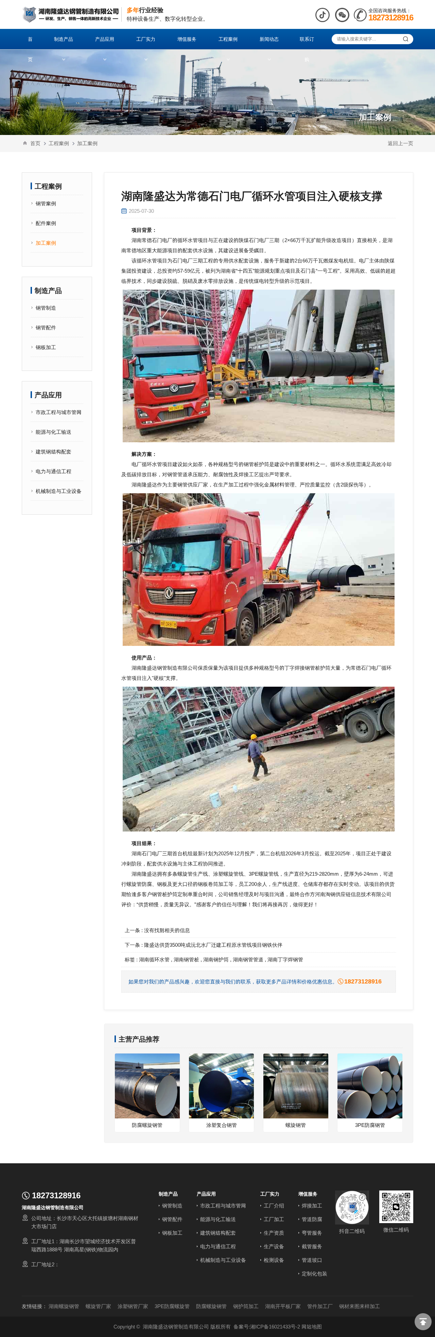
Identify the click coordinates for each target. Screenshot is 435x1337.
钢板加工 (46, 347)
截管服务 (312, 1246)
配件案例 (46, 223)
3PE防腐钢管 (370, 1125)
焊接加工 (312, 1205)
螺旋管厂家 (98, 1306)
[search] (405, 38)
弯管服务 (312, 1232)
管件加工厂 (320, 1306)
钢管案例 (46, 203)
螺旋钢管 (295, 1125)
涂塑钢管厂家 (133, 1306)
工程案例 (59, 143)
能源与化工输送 (53, 431)
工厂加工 (274, 1219)
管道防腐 (312, 1219)
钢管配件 (46, 327)
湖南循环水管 (154, 959)
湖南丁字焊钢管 (285, 959)
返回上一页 (400, 143)
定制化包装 (314, 1273)
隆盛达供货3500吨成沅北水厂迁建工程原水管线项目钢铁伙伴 (213, 944)
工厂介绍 (274, 1205)
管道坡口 (312, 1260)
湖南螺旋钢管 (64, 1306)
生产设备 (274, 1246)
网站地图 (311, 1326)
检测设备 (274, 1260)
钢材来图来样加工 (359, 1306)
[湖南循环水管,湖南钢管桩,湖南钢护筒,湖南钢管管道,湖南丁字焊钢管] (71, 14)
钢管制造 (46, 307)
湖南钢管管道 (248, 959)
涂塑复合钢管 (221, 1125)
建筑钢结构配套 (53, 451)
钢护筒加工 (246, 1306)
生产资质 (274, 1232)
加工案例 (87, 143)
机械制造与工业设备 (59, 491)
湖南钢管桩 (186, 959)
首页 (35, 143)
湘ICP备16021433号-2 (275, 1326)
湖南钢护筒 (216, 959)
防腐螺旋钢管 (147, 1125)
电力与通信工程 (53, 471)
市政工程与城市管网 (59, 412)
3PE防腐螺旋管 (172, 1306)
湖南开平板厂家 (283, 1306)
